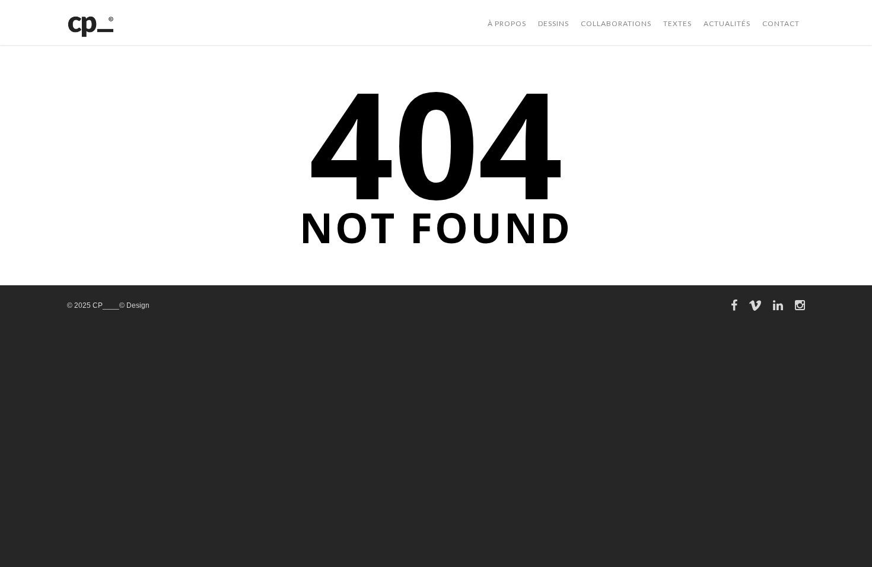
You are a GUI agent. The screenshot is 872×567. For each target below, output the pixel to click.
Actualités (727, 23)
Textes (677, 23)
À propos (507, 23)
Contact (781, 23)
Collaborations (616, 23)
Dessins (553, 23)
